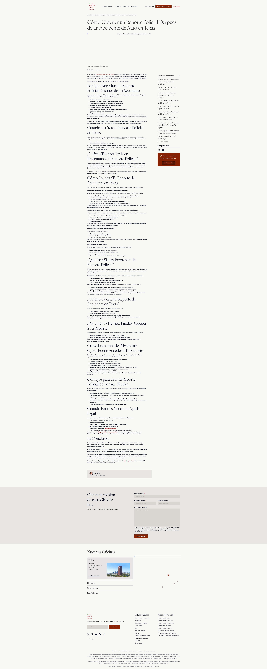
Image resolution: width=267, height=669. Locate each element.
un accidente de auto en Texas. (105, 74)
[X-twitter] (88, 634)
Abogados (138, 620)
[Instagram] (92, 634)
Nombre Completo (139, 493)
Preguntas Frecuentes (141, 638)
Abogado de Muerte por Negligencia (168, 635)
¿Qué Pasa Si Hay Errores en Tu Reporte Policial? (168, 107)
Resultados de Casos (141, 623)
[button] (179, 75)
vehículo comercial (110, 428)
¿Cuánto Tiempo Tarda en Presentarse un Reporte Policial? (167, 95)
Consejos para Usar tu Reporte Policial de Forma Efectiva (168, 132)
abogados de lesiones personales (107, 432)
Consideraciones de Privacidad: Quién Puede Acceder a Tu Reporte (168, 125)
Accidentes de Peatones (165, 628)
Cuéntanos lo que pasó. (140, 507)
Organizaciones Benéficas (142, 635)
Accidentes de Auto (164, 618)
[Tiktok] (104, 634)
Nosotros (125, 6)
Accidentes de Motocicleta (166, 623)
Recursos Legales (140, 630)
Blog (136, 628)
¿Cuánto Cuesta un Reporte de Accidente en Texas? (168, 113)
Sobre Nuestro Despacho (142, 618)
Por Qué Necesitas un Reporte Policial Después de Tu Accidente (168, 81)
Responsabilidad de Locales (166, 630)
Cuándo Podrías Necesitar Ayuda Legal (167, 137)
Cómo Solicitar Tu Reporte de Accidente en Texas (168, 102)
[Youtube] (96, 634)
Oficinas (117, 6)
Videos (137, 633)
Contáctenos (134, 6)
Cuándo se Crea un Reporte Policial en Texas (167, 88)
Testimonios (138, 625)
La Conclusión (163, 142)
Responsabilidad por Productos (167, 633)
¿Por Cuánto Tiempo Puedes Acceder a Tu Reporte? (168, 118)
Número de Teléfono (140, 500)
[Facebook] (100, 634)
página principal (128, 461)
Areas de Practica (107, 6)
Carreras (137, 640)
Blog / (89, 15)
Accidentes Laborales (164, 625)
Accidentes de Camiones (165, 620)
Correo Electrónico (163, 500)
